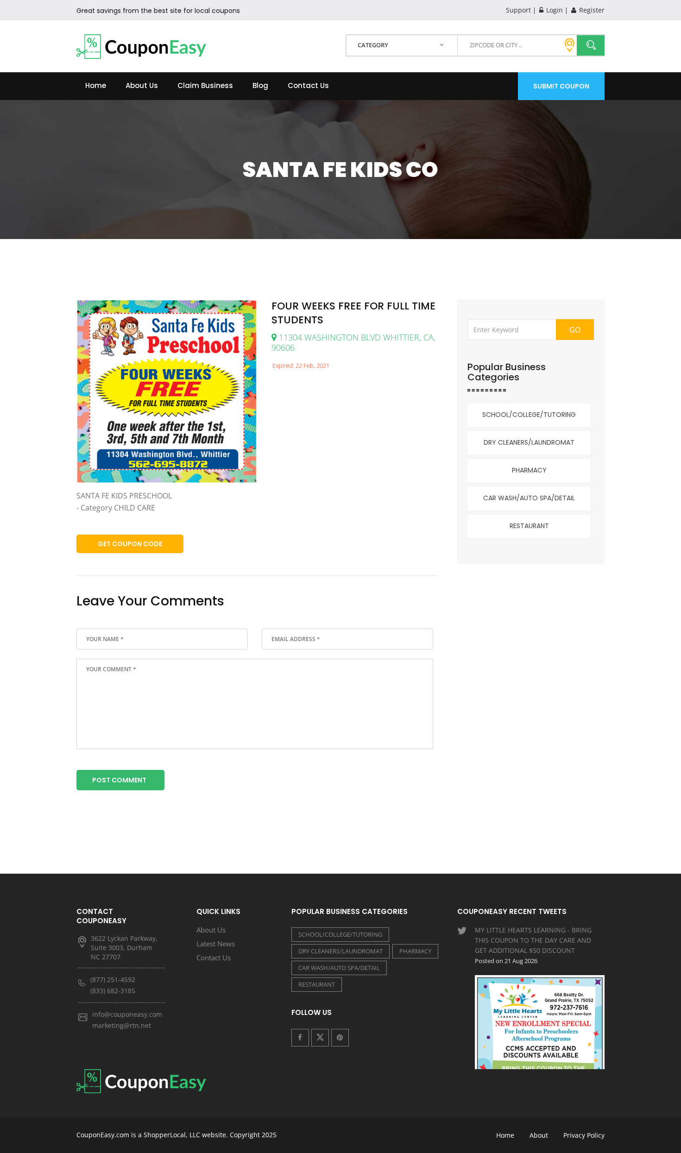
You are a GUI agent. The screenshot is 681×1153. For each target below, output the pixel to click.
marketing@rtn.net (121, 1025)
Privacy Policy (584, 1135)
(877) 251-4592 (112, 979)
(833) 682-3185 (112, 990)
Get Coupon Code (130, 543)
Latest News (215, 943)
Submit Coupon (561, 86)
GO (574, 330)
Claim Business (205, 85)
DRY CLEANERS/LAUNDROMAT (529, 442)
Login (553, 10)
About (539, 1135)
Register (591, 10)
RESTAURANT (529, 525)
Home (95, 85)
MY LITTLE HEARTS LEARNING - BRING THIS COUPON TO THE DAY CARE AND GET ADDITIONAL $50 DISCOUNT (533, 945)
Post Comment (119, 780)
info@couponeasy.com (127, 1014)
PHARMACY (529, 470)
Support (518, 10)
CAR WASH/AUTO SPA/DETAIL (529, 498)
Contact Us (308, 85)
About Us (142, 85)
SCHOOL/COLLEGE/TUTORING (529, 414)
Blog (260, 85)
